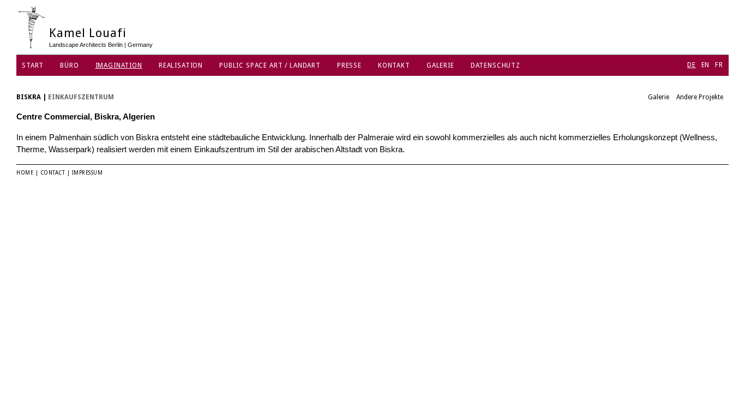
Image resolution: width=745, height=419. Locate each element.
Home (24, 173)
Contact (52, 173)
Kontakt (394, 65)
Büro (69, 65)
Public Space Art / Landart (270, 65)
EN (705, 65)
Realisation (181, 65)
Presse (349, 65)
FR (719, 65)
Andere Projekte (699, 97)
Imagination (118, 65)
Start (33, 65)
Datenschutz (495, 65)
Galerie (440, 65)
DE (691, 65)
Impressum (87, 173)
